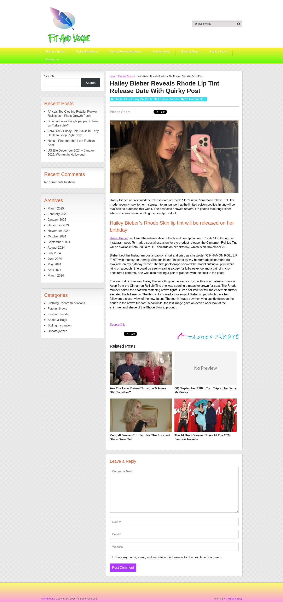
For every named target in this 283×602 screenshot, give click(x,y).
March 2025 (56, 208)
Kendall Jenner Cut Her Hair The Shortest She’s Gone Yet (140, 437)
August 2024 (56, 247)
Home (112, 76)
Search (49, 76)
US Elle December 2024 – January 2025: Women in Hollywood (71, 152)
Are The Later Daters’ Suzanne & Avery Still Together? (138, 390)
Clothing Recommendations (125, 51)
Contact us (52, 59)
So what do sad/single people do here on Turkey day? (73, 123)
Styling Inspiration (87, 51)
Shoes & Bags (189, 51)
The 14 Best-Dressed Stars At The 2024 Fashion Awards (202, 437)
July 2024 (54, 253)
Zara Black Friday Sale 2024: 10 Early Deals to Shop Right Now (73, 133)
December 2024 (58, 225)
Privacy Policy (218, 51)
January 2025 (57, 219)
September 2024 (59, 242)
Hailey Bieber (119, 238)
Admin (118, 99)
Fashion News (161, 51)
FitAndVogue (48, 598)
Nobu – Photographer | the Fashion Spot (71, 143)
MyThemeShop (234, 598)
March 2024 (56, 275)
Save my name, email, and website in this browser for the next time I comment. (168, 557)
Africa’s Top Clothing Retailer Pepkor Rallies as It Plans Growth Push (72, 113)
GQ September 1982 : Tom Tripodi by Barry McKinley (205, 390)
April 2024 (54, 270)
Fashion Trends (55, 51)
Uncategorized (57, 331)
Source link (117, 324)
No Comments (194, 99)
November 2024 (58, 230)
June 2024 (55, 258)
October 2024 (57, 236)
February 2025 (57, 214)
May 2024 (54, 264)
